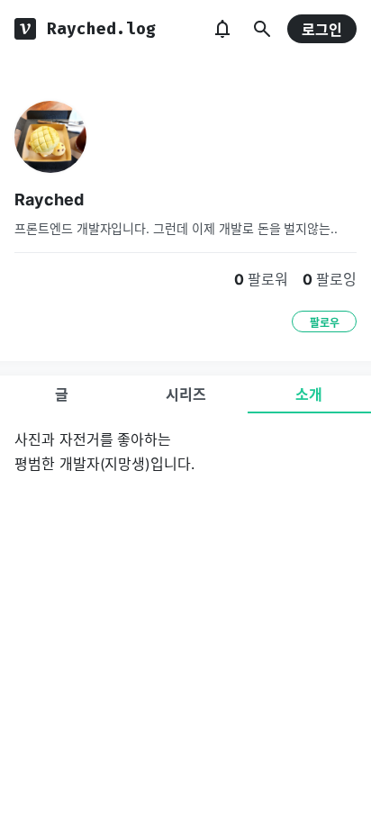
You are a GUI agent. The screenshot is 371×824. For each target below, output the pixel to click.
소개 (308, 394)
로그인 (322, 30)
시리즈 (186, 394)
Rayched (49, 199)
